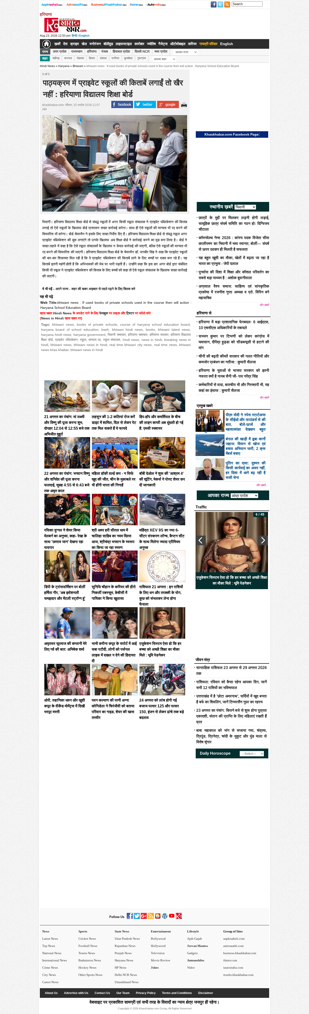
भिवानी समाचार (117, 335)
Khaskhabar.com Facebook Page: (232, 134)
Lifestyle (193, 931)
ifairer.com (230, 960)
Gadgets (192, 953)
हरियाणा (92, 51)
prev (201, 540)
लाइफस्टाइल (124, 44)
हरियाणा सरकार (159, 335)
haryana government (89, 335)
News (45, 931)
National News (51, 953)
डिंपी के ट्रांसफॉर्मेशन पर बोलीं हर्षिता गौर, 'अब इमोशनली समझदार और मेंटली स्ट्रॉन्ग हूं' (64, 592)
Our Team (123, 993)
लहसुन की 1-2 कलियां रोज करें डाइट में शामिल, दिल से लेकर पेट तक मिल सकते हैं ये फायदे (114, 422)
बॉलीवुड (108, 44)
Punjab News (123, 953)
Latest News (50, 938)
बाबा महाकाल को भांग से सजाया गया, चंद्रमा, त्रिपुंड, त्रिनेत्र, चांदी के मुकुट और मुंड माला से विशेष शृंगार (231, 736)
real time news (165, 345)
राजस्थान (76, 51)
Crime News (50, 967)
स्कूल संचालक (111, 340)
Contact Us (102, 993)
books (150, 329)
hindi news (131, 340)
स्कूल (83, 340)
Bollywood (158, 938)
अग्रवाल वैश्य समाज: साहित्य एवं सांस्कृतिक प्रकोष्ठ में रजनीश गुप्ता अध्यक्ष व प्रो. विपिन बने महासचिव (234, 292)
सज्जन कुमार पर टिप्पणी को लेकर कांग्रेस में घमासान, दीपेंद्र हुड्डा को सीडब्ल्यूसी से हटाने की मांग (234, 342)
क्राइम (74, 44)
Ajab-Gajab (194, 938)
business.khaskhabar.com (239, 953)
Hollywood (158, 946)
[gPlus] (144, 918)
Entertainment (161, 931)
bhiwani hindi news (127, 329)
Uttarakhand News (127, 982)
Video (191, 967)
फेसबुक (103, 313)
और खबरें (264, 305)
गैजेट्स (163, 44)
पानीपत (115, 58)
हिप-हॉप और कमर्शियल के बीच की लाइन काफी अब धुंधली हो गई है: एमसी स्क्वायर (161, 422)
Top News (48, 946)
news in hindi (151, 340)
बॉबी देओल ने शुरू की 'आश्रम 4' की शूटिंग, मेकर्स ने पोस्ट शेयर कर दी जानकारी (162, 479)
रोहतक (80, 58)
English (84, 35)
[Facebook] (130, 918)
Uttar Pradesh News (127, 938)
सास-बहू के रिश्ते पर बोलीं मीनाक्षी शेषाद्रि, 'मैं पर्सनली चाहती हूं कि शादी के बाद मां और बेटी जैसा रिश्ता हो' (232, 580)
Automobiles (195, 960)
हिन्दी (74, 35)
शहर (45, 58)
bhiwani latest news (174, 329)
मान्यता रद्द (95, 340)
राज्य (45, 52)
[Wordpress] (165, 918)
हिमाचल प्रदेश (121, 51)
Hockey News (87, 967)
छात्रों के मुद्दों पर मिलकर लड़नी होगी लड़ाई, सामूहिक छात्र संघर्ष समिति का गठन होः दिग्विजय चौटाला (234, 223)
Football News (87, 946)
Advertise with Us (76, 993)
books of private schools (97, 324)
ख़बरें (57, 44)
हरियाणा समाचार (137, 335)
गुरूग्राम (141, 58)
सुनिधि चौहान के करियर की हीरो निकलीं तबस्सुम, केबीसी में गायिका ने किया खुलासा (114, 592)
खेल (84, 44)
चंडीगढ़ (55, 58)
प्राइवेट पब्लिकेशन (66, 340)
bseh (105, 329)
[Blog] (158, 918)
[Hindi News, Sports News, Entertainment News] (46, 44)
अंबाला (103, 58)
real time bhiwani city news (130, 345)
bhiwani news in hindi (90, 345)
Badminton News (89, 960)
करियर (192, 44)
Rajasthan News (125, 946)
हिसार (92, 58)
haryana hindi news (56, 335)
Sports (82, 931)
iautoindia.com (233, 967)
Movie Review (160, 960)
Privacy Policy (146, 993)
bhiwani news (63, 324)
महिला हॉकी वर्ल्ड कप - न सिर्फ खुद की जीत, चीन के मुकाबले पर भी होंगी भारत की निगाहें (113, 479)
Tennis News (86, 953)
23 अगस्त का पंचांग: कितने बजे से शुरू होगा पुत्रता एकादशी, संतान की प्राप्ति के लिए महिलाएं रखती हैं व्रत (231, 716)
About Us (51, 993)
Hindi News (47, 66)
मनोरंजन (95, 44)
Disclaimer (205, 993)
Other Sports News (90, 975)
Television (158, 953)
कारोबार (139, 44)
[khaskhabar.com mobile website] (179, 918)
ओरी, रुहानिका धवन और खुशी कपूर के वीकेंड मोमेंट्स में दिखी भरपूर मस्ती (64, 706)
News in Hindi (52, 318)
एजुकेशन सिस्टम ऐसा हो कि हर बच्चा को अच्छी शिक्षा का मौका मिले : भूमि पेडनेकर (160, 649)
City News (49, 975)
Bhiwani (78, 66)
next (263, 540)
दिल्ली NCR (142, 51)
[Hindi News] (65, 31)
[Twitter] (137, 918)
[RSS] (151, 918)
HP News (120, 967)
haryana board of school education (69, 329)
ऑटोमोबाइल (177, 44)
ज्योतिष (151, 44)
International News (54, 960)
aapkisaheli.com (234, 938)
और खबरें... (262, 485)
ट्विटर (130, 313)
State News (122, 931)
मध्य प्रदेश (160, 51)
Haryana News (124, 960)
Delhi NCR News (126, 975)
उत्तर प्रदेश (59, 51)
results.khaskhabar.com (238, 975)
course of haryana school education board (155, 324)
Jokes (155, 967)
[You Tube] (172, 918)
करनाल (68, 58)
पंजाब (104, 51)
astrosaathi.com (233, 946)
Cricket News (87, 938)
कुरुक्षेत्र (128, 58)
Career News (50, 982)
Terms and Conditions (177, 993)
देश (65, 44)
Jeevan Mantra (197, 946)
